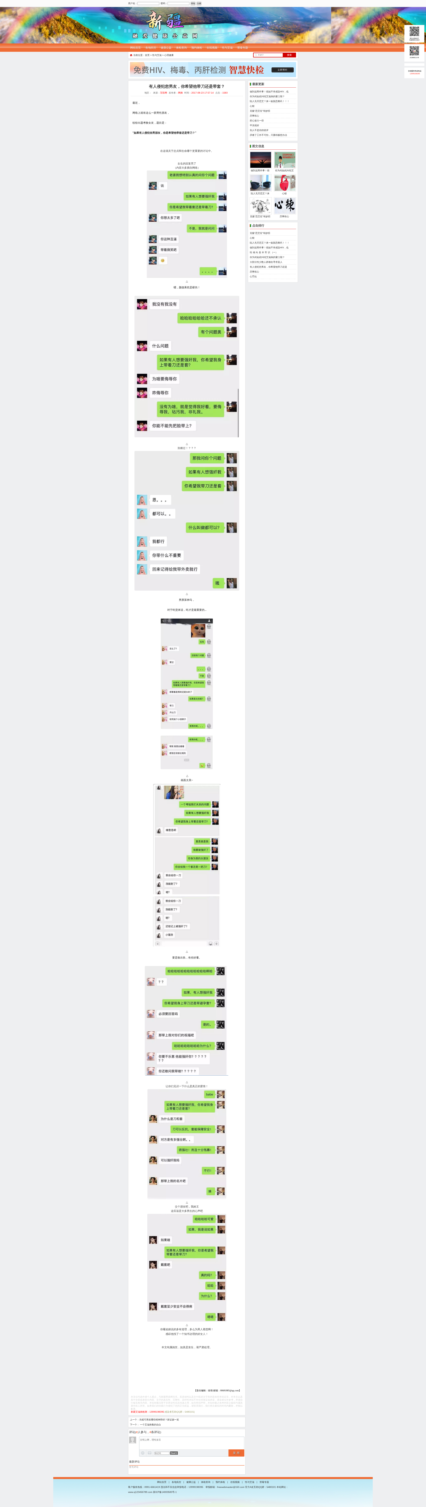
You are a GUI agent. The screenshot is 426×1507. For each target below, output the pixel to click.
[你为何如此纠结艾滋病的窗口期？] (285, 167)
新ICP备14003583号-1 (165, 1492)
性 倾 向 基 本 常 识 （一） (264, 252)
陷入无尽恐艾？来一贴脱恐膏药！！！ (269, 101)
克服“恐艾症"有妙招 (260, 111)
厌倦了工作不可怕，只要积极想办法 (268, 135)
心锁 (252, 106)
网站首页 (135, 47)
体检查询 (181, 47)
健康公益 (166, 47)
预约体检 (196, 47)
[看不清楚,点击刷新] (174, 1453)
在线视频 (212, 47)
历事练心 (254, 115)
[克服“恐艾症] (261, 213)
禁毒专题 (242, 47)
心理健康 (169, 55)
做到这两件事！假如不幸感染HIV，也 (269, 91)
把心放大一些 (257, 120)
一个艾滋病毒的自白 (150, 1424)
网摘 (180, 92)
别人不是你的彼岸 (259, 130)
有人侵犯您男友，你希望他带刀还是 (268, 267)
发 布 (236, 1453)
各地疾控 (150, 47)
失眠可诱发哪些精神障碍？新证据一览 (159, 1419)
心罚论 (253, 276)
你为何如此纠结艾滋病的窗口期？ (267, 96)
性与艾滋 (227, 47)
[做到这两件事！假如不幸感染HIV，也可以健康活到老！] (261, 167)
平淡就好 (254, 125)
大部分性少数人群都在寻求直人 (266, 262)
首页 (147, 55)
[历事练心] (285, 213)
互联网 (163, 92)
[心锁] (285, 190)
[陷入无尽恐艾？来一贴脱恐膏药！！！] (261, 190)
